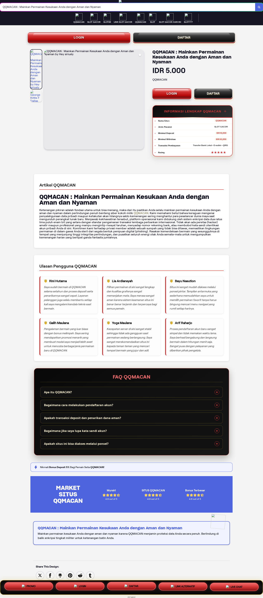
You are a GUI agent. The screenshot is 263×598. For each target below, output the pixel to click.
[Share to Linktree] (60, 575)
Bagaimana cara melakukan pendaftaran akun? (78, 405)
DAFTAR (184, 37)
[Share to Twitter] (40, 575)
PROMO (31, 587)
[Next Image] (141, 100)
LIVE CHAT (236, 586)
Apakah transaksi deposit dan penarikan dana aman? (82, 418)
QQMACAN (141, 213)
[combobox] (127, 7)
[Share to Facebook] (50, 575)
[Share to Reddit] (80, 575)
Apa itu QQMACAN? (58, 392)
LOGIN (79, 37)
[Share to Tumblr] (90, 575)
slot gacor (132, 597)
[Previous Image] (47, 100)
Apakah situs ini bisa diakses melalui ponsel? (76, 444)
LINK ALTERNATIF (185, 586)
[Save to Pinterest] (70, 575)
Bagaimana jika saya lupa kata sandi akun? (75, 431)
